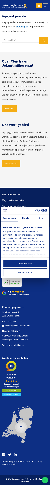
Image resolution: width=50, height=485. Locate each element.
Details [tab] (25, 218)
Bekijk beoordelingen (11, 394)
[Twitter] (10, 454)
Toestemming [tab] (9, 218)
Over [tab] (41, 218)
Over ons (9, 108)
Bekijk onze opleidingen (13, 345)
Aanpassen (23, 272)
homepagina (22, 26)
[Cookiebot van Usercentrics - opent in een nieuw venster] (35, 210)
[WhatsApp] (45, 480)
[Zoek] (43, 40)
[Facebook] (4, 454)
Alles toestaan (25, 263)
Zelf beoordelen (11, 390)
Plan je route (11, 163)
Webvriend (25, 481)
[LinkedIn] (16, 454)
